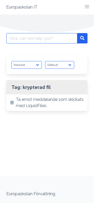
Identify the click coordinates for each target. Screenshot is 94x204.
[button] (87, 6)
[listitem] (46, 102)
